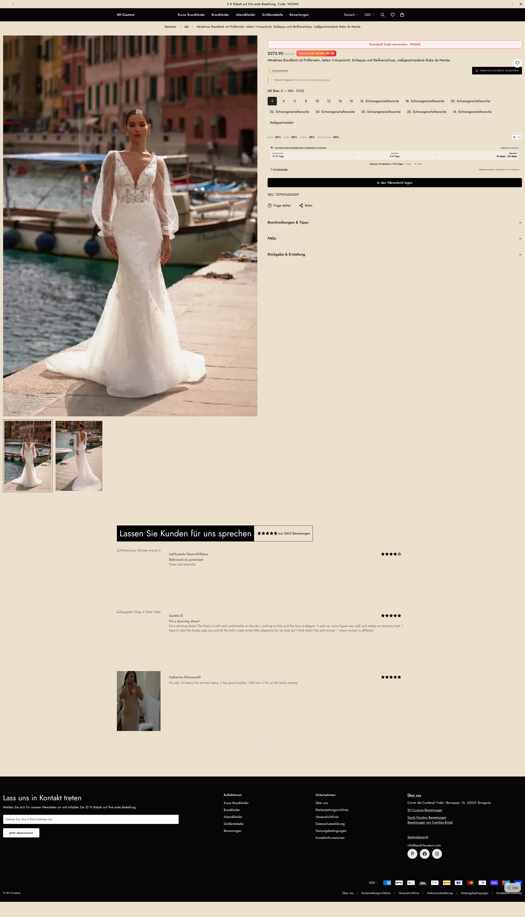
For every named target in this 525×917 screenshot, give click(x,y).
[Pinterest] (412, 854)
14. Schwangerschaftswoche (472, 111)
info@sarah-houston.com (424, 845)
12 (328, 101)
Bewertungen (299, 14)
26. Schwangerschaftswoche (381, 111)
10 (317, 101)
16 (351, 101)
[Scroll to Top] (517, 894)
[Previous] (12, 4)
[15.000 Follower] (425, 854)
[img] (267, 533)
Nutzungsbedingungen (331, 830)
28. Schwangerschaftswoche (426, 111)
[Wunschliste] (517, 63)
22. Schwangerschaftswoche (289, 111)
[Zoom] (248, 44)
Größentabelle (272, 14)
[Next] (512, 4)
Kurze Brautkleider (191, 14)
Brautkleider (220, 14)
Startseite (170, 26)
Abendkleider (246, 14)
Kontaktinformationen (330, 837)
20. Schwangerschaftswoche (470, 101)
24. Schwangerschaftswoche (335, 111)
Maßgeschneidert (281, 122)
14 (340, 101)
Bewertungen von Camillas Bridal (430, 822)
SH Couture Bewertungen (424, 810)
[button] (402, 14)
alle (186, 26)
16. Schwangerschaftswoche (379, 101)
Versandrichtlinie (327, 816)
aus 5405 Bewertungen (294, 533)
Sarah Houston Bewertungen (426, 817)
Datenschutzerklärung (330, 823)
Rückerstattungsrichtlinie (332, 809)
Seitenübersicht (417, 837)
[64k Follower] (437, 854)
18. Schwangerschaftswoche (424, 101)
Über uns (322, 803)
